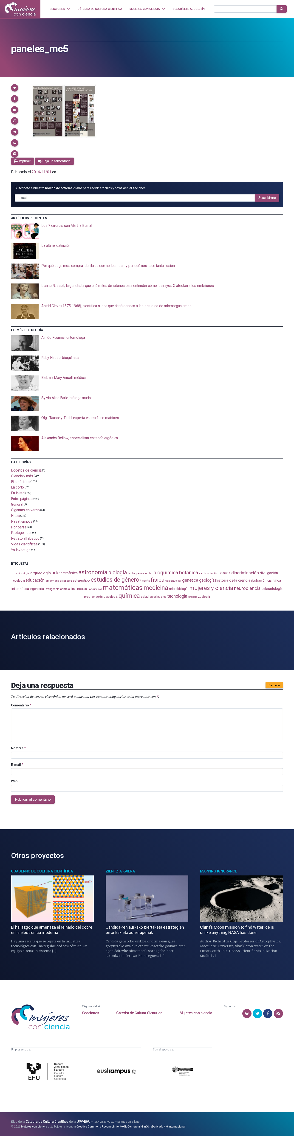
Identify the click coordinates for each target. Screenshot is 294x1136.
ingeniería (37, 589)
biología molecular (140, 573)
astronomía (93, 572)
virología (192, 596)
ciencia (225, 573)
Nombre (18, 748)
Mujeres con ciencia (196, 1013)
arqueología (40, 573)
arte (56, 572)
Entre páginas (22, 499)
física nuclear (173, 580)
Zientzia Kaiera (120, 871)
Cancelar (274, 685)
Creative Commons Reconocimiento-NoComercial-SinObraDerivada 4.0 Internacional (130, 1126)
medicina (156, 588)
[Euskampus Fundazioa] (116, 1072)
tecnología (177, 596)
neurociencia (247, 588)
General (17, 504)
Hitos (15, 516)
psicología (111, 596)
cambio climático (209, 573)
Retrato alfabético (25, 538)
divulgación (269, 573)
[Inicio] (20, 9)
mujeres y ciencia (211, 588)
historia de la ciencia (232, 580)
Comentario (21, 705)
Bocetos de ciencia (26, 470)
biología (117, 572)
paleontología (272, 589)
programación (93, 596)
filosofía (145, 580)
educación (34, 580)
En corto (17, 487)
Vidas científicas (24, 544)
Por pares (19, 527)
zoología (204, 596)
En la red (18, 493)
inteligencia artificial (58, 589)
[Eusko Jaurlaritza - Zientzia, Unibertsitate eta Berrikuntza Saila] (182, 1072)
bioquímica (165, 572)
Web (14, 781)
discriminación (245, 572)
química (129, 595)
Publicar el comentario (33, 799)
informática (20, 589)
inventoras (79, 589)
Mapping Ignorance (218, 871)
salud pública (158, 596)
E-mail (17, 765)
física (158, 579)
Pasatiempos (21, 521)
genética (190, 580)
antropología (22, 573)
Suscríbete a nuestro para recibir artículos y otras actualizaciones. (80, 188)
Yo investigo (21, 549)
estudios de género (115, 579)
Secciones (90, 1013)
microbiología (178, 589)
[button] (14, 88)
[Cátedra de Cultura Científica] (49, 1072)
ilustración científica (266, 581)
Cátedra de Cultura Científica (139, 1013)
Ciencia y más (22, 476)
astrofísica (69, 573)
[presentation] (147, 231)
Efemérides (20, 481)
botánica (188, 572)
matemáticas (123, 588)
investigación (95, 589)
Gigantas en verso (25, 510)
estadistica (66, 580)
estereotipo (81, 580)
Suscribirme (267, 198)
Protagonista (21, 533)
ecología (19, 580)
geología (206, 580)
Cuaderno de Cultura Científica (42, 871)
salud (145, 596)
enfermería (52, 580)
